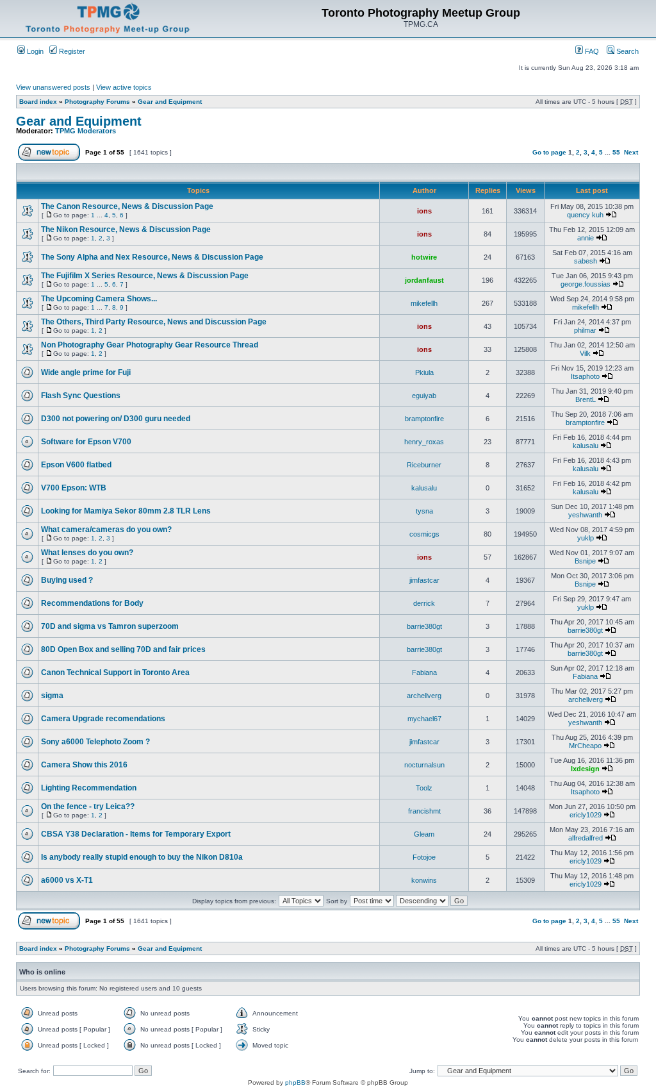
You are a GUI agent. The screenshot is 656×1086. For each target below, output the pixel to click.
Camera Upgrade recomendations (103, 718)
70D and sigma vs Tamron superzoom (110, 626)
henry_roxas (424, 442)
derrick (424, 603)
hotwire (424, 257)
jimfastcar (424, 580)
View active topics (124, 87)
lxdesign (585, 769)
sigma (52, 695)
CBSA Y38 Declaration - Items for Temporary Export (136, 834)
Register (71, 51)
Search (626, 51)
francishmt (424, 811)
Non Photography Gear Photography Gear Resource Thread (149, 344)
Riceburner (424, 465)
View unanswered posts (53, 87)
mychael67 (424, 719)
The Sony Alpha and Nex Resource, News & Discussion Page (152, 257)
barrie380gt (424, 626)
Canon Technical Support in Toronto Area (115, 672)
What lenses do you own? (87, 552)
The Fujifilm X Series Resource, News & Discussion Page (145, 275)
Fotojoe (424, 857)
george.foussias (586, 284)
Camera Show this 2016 (84, 764)
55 (616, 152)
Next (631, 152)
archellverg (424, 695)
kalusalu (585, 445)
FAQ (591, 51)
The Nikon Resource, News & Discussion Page (126, 229)
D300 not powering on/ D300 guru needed (115, 418)
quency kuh (585, 215)
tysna (424, 511)
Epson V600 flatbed (76, 464)
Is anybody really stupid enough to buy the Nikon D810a (142, 857)
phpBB (295, 1082)
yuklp (585, 538)
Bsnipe (585, 561)
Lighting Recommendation (88, 787)
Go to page (549, 152)
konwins (424, 880)
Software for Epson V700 (86, 441)
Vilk (585, 353)
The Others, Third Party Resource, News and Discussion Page (153, 321)
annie (585, 238)
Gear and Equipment (170, 101)
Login (34, 51)
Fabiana (424, 672)
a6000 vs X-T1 (67, 880)
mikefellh (424, 303)
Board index (38, 101)
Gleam (424, 834)
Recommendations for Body (92, 603)
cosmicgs (424, 534)
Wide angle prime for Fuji (86, 372)
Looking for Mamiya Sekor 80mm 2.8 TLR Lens (126, 510)
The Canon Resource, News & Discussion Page (127, 206)
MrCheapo (585, 745)
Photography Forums (97, 101)
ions (424, 211)
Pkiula (424, 372)
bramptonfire (424, 418)
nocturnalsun (424, 765)
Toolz (424, 788)
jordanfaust (424, 280)
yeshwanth (585, 515)
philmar (585, 330)
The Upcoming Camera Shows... (99, 298)
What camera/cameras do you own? (106, 529)
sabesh (585, 261)
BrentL (585, 399)
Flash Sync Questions (80, 395)
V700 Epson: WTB (73, 487)
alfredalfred (585, 838)
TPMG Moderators (85, 131)
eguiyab (424, 395)
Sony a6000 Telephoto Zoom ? (95, 741)
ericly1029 (586, 815)
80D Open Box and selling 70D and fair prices (123, 649)
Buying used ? (67, 580)
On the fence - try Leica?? (88, 806)
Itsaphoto (585, 376)
